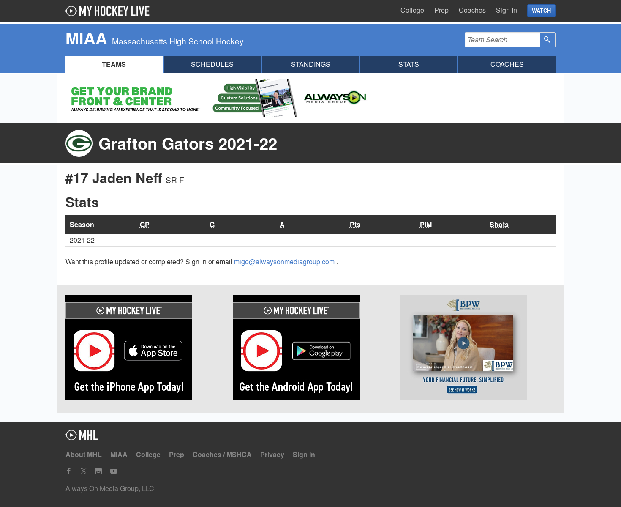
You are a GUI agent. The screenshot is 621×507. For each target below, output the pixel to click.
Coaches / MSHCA (222, 454)
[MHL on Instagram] (98, 471)
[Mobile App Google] (310, 349)
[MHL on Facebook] (68, 471)
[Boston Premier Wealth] (478, 349)
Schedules (212, 64)
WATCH (541, 10)
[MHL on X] (84, 471)
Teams (114, 64)
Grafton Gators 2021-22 (187, 143)
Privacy (272, 454)
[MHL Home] (81, 437)
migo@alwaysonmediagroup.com (285, 261)
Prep (441, 10)
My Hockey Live (109, 11)
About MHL (83, 454)
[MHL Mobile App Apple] (143, 349)
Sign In (506, 10)
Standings (310, 64)
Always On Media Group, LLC (109, 488)
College (412, 10)
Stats (408, 64)
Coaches (472, 10)
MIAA (119, 454)
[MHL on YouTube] (113, 471)
